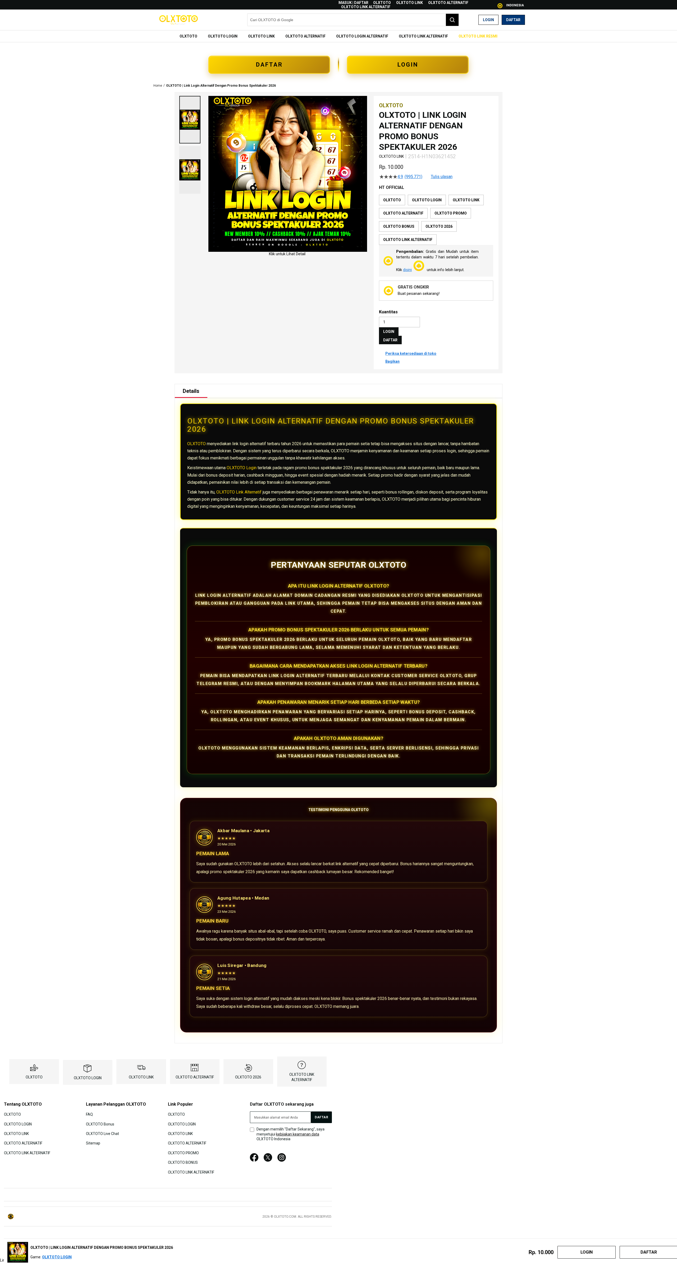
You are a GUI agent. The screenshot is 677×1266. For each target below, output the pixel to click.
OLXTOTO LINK (409, 3)
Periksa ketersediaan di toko (410, 353)
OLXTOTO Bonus (100, 1124)
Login (488, 20)
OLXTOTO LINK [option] (466, 200)
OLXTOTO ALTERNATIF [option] (403, 213)
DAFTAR (269, 64)
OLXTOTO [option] (392, 200)
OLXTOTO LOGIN (88, 1078)
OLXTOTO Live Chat (102, 1134)
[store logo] (178, 19)
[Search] (452, 20)
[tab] (191, 391)
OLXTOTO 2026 (248, 1077)
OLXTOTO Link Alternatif (239, 492)
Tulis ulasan (441, 177)
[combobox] (353, 19)
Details (191, 391)
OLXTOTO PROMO (183, 1153)
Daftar (513, 20)
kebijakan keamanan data (297, 1134)
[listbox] (436, 220)
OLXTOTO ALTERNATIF (448, 3)
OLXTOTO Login (242, 467)
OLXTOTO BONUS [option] (398, 226)
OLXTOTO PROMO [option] (450, 213)
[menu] (338, 36)
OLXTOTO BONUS (183, 1162)
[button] (189, 119)
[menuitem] (188, 36)
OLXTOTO (382, 3)
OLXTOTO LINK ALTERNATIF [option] (407, 240)
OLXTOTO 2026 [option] (439, 226)
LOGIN (407, 64)
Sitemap (93, 1143)
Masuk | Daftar (353, 3)
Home (157, 85)
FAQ (89, 1114)
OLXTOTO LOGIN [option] (427, 200)
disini (407, 269)
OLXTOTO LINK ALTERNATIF (365, 7)
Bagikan (392, 361)
